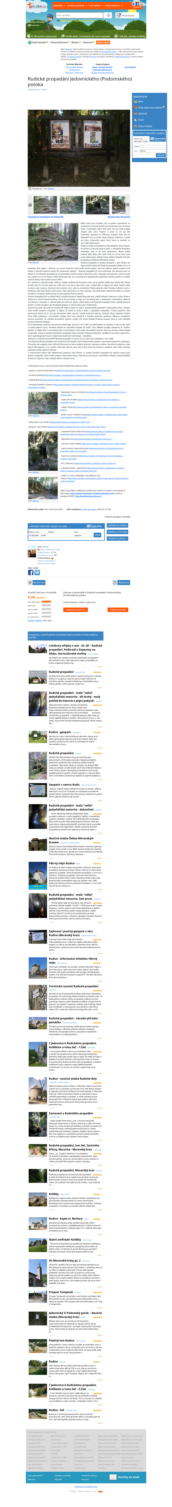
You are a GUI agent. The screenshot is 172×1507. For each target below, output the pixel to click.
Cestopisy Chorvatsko (37, 1461)
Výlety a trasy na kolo (130, 1461)
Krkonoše (78, 1453)
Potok (44, 89)
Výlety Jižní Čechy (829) (107, 1439)
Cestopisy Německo (36, 1446)
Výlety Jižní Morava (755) (131, 1453)
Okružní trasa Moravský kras (102, 73)
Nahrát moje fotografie (119, 217)
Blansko (69, 49)
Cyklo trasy (79, 73)
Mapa (140, 101)
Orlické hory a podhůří (84, 1461)
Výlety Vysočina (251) (130, 1450)
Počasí (141, 119)
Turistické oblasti (81, 1436)
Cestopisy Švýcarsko (37, 1457)
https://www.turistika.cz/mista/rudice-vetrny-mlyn (70, 422)
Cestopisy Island (35, 1464)
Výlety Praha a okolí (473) (132, 1436)
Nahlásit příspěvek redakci (47, 564)
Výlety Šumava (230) (106, 1446)
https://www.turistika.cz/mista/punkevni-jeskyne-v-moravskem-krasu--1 (73, 375)
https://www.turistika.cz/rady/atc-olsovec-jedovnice (95, 463)
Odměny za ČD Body (117, 532)
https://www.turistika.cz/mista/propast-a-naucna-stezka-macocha (84, 371)
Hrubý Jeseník (80, 1446)
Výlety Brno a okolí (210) (131, 1439)
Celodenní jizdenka (117, 538)
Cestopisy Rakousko (37, 1439)
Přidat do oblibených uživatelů (50, 549)
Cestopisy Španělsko (37, 1450)
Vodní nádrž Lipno (59, 1443)
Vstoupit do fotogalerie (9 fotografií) (46, 217)
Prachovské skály (58, 1457)
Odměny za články (63, 1475)
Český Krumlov (57, 1468)
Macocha (93, 57)
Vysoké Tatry (80, 1468)
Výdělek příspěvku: (44, 552)
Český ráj (78, 1464)
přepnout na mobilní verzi (86, 1486)
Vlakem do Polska (35, 1468)
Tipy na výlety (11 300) (85, 21)
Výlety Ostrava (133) (130, 1446)
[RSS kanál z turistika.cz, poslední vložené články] (100, 1491)
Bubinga (51, 189)
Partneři (58, 1479)
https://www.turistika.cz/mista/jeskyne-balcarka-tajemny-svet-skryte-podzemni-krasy (78, 380)
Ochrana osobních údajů (132, 1468)
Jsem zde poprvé (35, 1475)
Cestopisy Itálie (34, 1443)
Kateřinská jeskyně (122, 57)
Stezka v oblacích (58, 1461)
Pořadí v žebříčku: (35, 621)
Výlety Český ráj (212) (107, 1443)
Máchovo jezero (58, 1436)
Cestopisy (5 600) (35, 1436)
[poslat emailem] (37, 572)
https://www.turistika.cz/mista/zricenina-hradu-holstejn (104, 444)
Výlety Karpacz (127, 1457)
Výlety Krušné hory (106, 1461)
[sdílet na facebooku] (31, 572)
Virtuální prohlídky (129, 1464)
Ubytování (142, 113)
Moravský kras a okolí (84, 1457)
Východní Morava (82, 1439)
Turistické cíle (74, 70)
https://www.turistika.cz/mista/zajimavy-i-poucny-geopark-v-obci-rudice (77, 427)
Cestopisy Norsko (35, 1453)
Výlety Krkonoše (105, 1457)
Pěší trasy (69, 73)
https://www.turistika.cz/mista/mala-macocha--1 (93, 439)
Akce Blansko (130, 67)
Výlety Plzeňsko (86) (129, 1443)
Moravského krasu (109, 52)
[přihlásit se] (137, 3)
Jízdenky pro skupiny (117, 525)
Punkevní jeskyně (74, 57)
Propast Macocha (59, 1446)
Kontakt (85, 1479)
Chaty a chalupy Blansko (102, 67)
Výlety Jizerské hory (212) (109, 1450)
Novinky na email (128, 1477)
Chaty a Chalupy (145, 126)
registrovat (137, 7)
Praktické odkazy (89, 1475)
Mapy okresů (66, 21)
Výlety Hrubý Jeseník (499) (109, 1453)
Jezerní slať (56, 1439)
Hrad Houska (57, 1464)
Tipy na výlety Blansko (74, 67)
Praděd (54, 1453)
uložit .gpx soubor (89, 509)
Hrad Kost (55, 1450)
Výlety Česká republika (108, 1436)
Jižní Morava (79, 1443)
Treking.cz (102, 1468)
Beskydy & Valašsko (83, 1450)
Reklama (31, 1479)
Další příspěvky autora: (45, 555)
